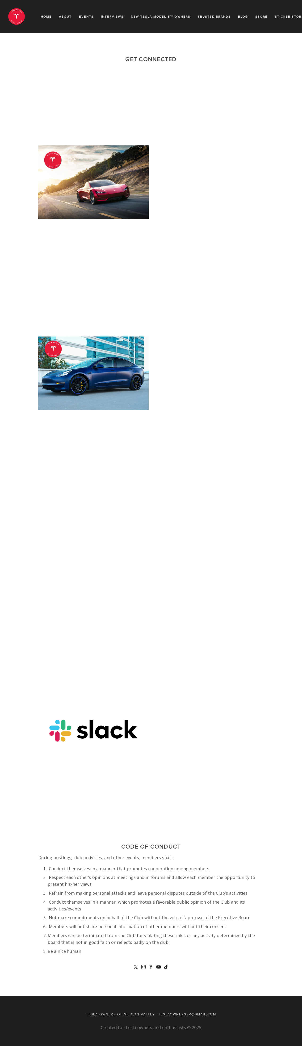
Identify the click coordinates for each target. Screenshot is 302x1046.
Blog (243, 16)
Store (261, 16)
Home (46, 16)
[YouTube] (158, 967)
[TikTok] (166, 967)
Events (86, 16)
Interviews (112, 16)
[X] (136, 967)
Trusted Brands (214, 16)
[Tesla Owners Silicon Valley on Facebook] (151, 967)
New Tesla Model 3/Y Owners (160, 16)
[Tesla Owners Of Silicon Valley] (143, 967)
